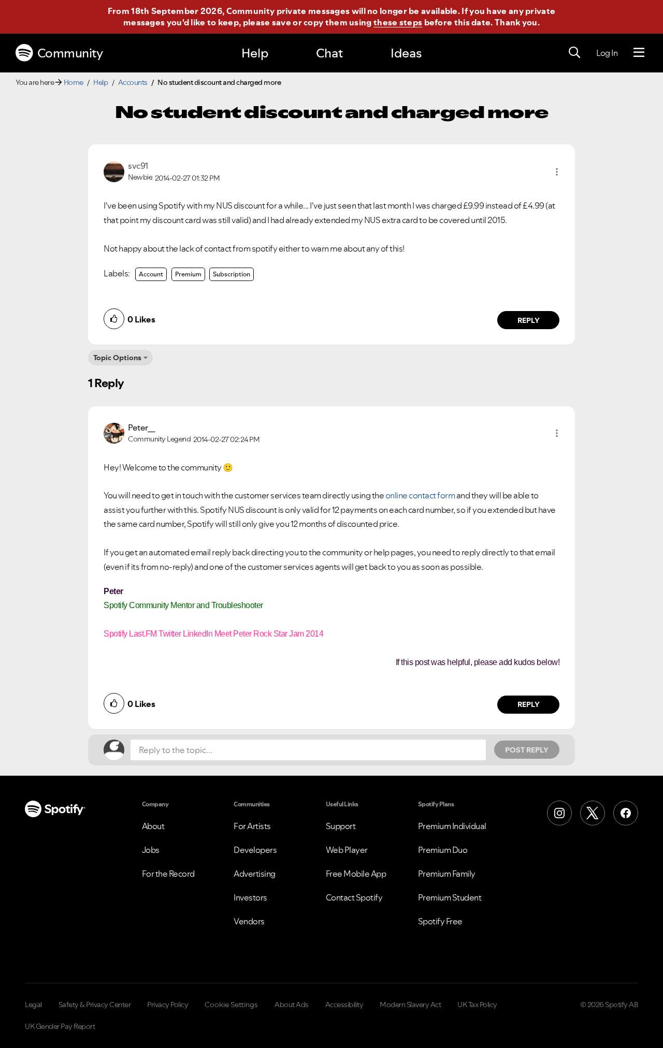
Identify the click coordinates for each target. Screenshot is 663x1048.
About (153, 826)
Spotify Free (440, 921)
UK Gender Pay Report (60, 1026)
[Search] (574, 53)
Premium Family (446, 873)
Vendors (249, 921)
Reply (528, 320)
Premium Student (450, 897)
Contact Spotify (354, 897)
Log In (606, 52)
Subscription (231, 274)
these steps (397, 22)
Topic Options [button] (117, 357)
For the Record (168, 873)
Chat (329, 53)
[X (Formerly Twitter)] (592, 813)
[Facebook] (625, 813)
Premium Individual (452, 826)
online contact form (420, 495)
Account (151, 274)
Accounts (133, 82)
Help (254, 53)
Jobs (151, 849)
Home (73, 82)
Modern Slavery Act (410, 1004)
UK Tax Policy (477, 1004)
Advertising (255, 873)
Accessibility (344, 1004)
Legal (33, 1004)
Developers (255, 849)
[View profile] (114, 170)
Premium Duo (443, 849)
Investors (250, 897)
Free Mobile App (356, 873)
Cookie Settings (231, 1004)
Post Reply (527, 750)
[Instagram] (559, 813)
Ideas (406, 53)
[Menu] (638, 53)
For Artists (252, 826)
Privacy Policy (167, 1004)
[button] (557, 172)
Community (70, 53)
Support (341, 826)
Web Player (347, 849)
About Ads (292, 1004)
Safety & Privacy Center (95, 1004)
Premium (188, 274)
